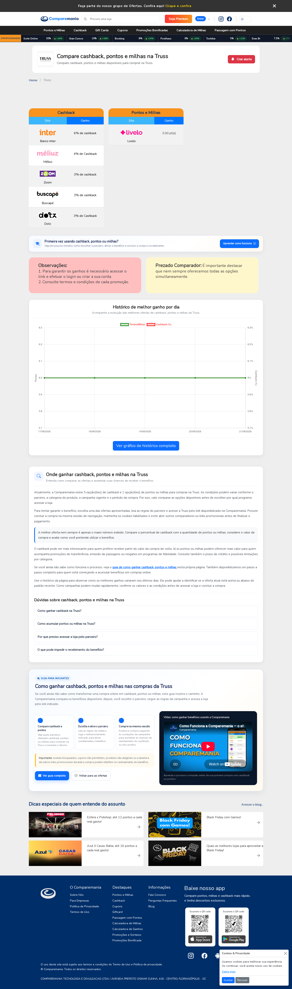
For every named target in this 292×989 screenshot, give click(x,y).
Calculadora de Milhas (191, 30)
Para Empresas (79, 901)
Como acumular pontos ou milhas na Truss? (66, 624)
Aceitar (228, 980)
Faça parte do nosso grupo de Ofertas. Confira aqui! (121, 6)
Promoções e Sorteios (126, 935)
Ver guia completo (54, 776)
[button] (203, 19)
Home (33, 80)
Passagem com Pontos (230, 30)
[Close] (285, 953)
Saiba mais (229, 971)
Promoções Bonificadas (152, 30)
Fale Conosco (157, 895)
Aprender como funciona (237, 243)
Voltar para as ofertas (93, 776)
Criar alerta (244, 59)
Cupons (122, 30)
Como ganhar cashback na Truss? (59, 611)
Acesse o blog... (252, 804)
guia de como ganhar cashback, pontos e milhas (144, 567)
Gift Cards (102, 30)
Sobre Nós (77, 895)
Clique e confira (178, 6)
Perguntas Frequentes (162, 901)
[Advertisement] (146, 95)
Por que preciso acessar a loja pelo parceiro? (68, 637)
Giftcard (117, 912)
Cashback (80, 30)
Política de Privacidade (84, 906)
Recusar (242, 980)
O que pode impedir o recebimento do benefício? (71, 650)
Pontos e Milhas (54, 30)
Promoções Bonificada (126, 940)
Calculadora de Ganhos (127, 929)
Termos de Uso (79, 912)
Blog (151, 906)
